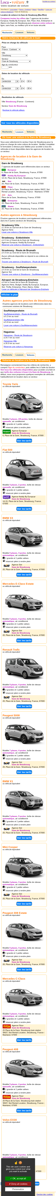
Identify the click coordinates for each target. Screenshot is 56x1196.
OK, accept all (19, 1178)
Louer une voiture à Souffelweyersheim (20, 325)
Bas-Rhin (41, 9)
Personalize (18, 1189)
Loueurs (19, 32)
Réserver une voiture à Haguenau (18, 346)
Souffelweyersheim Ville (14, 320)
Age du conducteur (10, 65)
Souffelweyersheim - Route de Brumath (21, 314)
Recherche (7, 32)
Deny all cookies (19, 1184)
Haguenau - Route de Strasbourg (18, 335)
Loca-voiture (14, 9)
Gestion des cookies (45, 1194)
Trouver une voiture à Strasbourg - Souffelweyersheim (25, 274)
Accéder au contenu (49, 1)
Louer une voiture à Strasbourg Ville (17, 232)
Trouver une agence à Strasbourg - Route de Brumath (25, 262)
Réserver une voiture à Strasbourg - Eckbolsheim (23, 245)
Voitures (30, 32)
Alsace (34, 9)
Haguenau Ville (10, 341)
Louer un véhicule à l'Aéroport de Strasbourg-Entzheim (25, 289)
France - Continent (25, 9)
